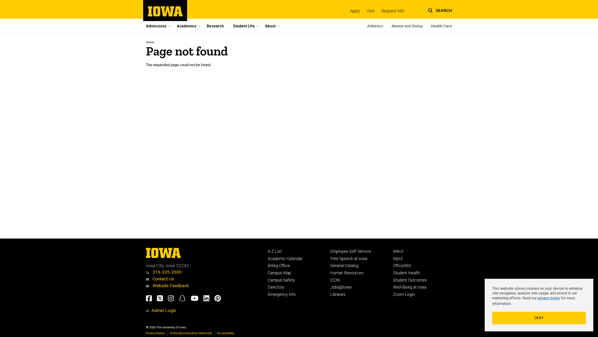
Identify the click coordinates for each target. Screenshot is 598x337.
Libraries (337, 294)
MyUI (398, 258)
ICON (335, 280)
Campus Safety (281, 280)
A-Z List (275, 251)
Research (215, 26)
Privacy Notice (155, 333)
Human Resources (346, 273)
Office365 (402, 265)
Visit (371, 11)
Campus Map (279, 273)
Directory (276, 287)
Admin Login (163, 310)
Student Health (406, 273)
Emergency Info (282, 294)
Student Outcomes (410, 280)
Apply (355, 11)
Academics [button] (186, 26)
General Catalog (344, 265)
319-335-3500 (166, 272)
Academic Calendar (285, 258)
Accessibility (225, 333)
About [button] (270, 26)
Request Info (392, 11)
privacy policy (549, 298)
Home (150, 42)
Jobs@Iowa (341, 287)
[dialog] (539, 305)
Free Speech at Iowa (348, 258)
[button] (437, 10)
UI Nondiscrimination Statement (191, 333)
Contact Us (162, 279)
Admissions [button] (156, 26)
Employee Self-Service (350, 251)
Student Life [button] (244, 26)
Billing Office (279, 265)
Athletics (375, 26)
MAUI (398, 251)
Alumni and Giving (407, 26)
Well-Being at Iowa (409, 287)
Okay (539, 318)
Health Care (441, 26)
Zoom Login (404, 294)
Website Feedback (170, 285)
